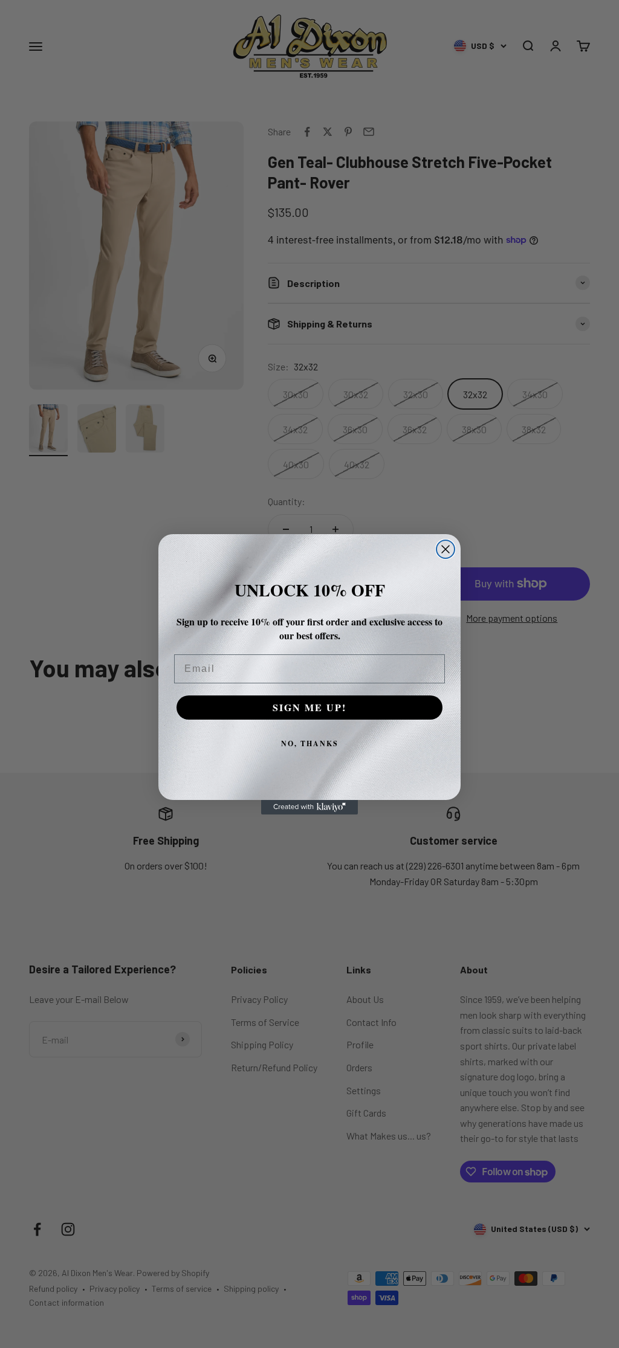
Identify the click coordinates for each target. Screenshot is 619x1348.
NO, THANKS (310, 743)
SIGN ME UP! (309, 707)
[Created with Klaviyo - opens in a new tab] (309, 807)
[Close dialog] (445, 549)
